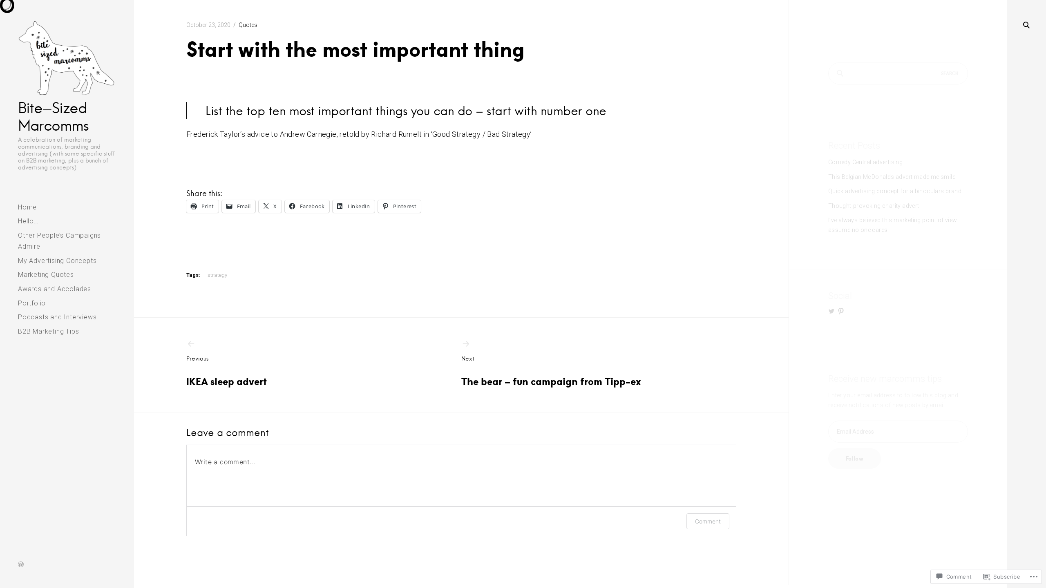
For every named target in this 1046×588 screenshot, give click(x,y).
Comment (708, 521)
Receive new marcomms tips (885, 379)
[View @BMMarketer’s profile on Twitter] (831, 311)
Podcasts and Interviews (57, 317)
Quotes (248, 25)
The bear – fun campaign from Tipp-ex (551, 371)
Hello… (28, 221)
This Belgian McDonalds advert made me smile (891, 177)
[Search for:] (898, 73)
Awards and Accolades (54, 289)
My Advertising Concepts (57, 261)
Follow (854, 458)
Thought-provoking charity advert (873, 206)
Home (27, 207)
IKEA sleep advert (226, 371)
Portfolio (32, 303)
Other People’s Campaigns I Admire (61, 241)
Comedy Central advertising (865, 162)
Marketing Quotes (46, 274)
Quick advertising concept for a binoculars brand (894, 191)
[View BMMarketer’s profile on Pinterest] (841, 311)
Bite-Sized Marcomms (53, 116)
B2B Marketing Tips (48, 331)
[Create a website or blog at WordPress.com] (21, 565)
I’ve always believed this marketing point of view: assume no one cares (893, 225)
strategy (217, 275)
